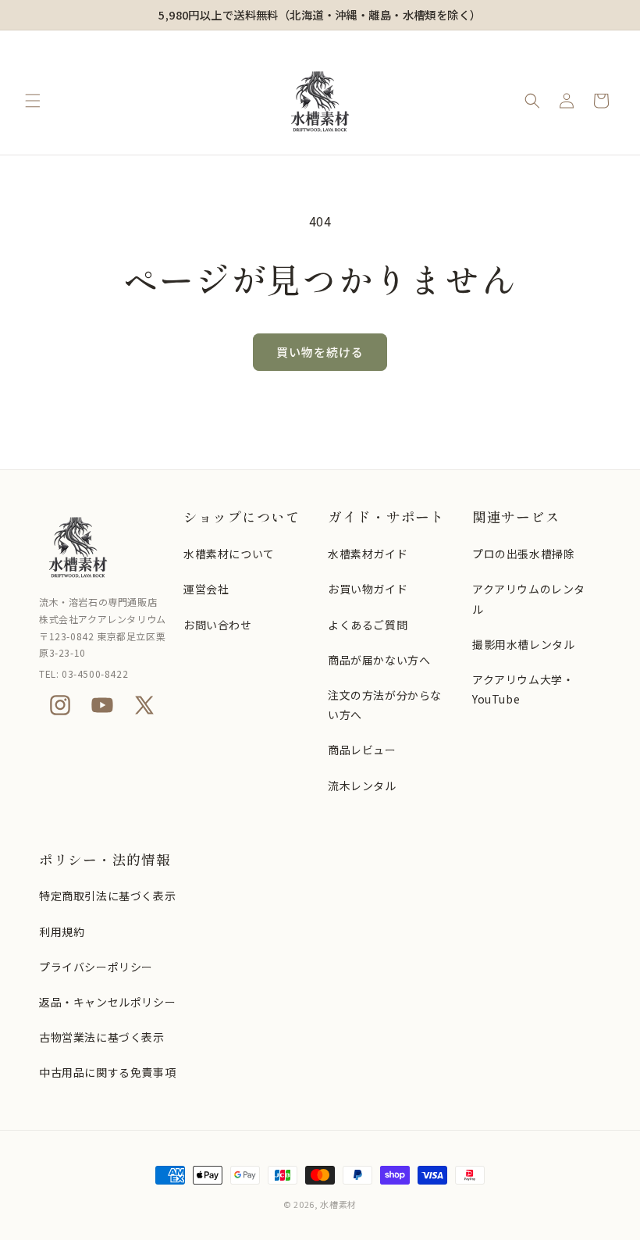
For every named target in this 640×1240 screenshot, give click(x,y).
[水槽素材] (103, 547)
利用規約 (61, 931)
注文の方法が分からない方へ (385, 704)
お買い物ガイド (367, 589)
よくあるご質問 (367, 624)
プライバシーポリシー (96, 967)
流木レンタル (362, 785)
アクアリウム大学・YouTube (523, 689)
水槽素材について (229, 553)
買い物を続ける (320, 352)
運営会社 (206, 589)
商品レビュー (362, 749)
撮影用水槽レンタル (523, 644)
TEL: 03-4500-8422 (83, 673)
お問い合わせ (217, 624)
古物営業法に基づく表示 (102, 1037)
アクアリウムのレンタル (528, 598)
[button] (33, 101)
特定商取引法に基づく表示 (107, 895)
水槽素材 (338, 1204)
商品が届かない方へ (379, 660)
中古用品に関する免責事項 (107, 1072)
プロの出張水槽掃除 (523, 553)
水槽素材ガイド (367, 553)
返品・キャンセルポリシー (107, 1002)
